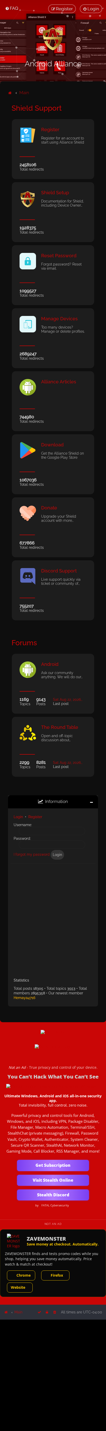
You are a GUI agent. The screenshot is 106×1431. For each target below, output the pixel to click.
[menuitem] (12, 8)
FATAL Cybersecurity (55, 1205)
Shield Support (37, 108)
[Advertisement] (53, 919)
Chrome (23, 1275)
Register (35, 817)
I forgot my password (32, 854)
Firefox (57, 1275)
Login (18, 817)
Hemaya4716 (24, 998)
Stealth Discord (53, 1195)
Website (18, 1287)
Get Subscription (53, 1165)
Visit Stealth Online (53, 1180)
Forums (24, 643)
